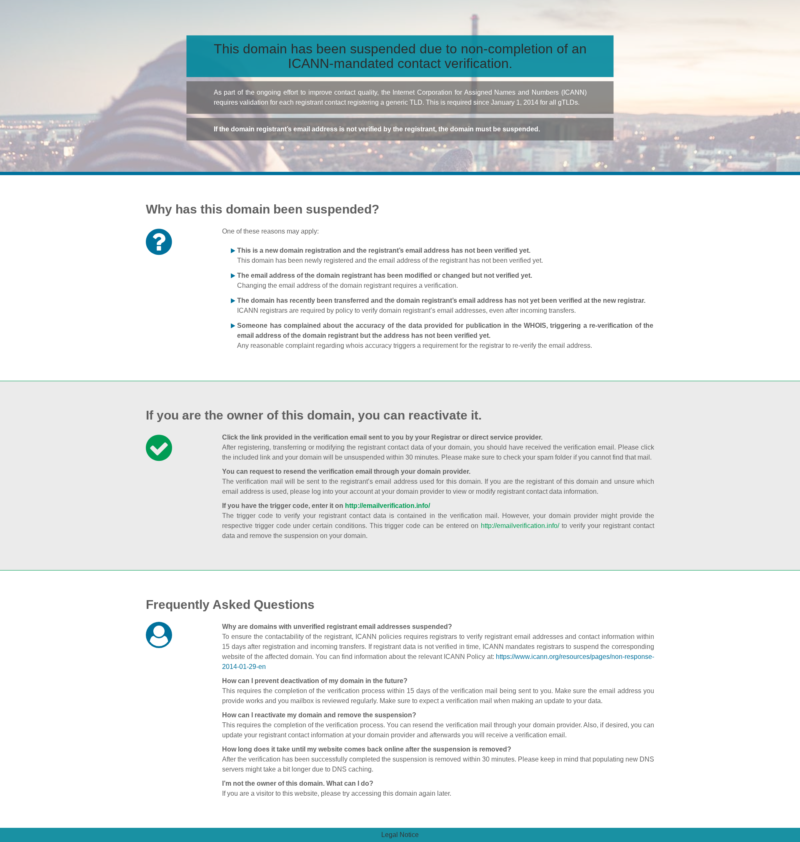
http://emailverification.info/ (387, 505)
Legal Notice (400, 834)
